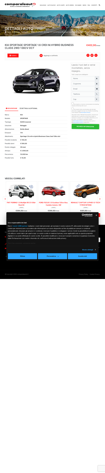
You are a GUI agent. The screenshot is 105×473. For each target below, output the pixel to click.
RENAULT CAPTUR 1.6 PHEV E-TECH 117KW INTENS (85, 203)
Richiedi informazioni (85, 126)
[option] (36, 81)
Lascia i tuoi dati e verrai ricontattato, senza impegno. (83, 68)
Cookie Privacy (95, 274)
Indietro (14, 55)
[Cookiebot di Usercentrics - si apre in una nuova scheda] (83, 215)
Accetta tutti (82, 256)
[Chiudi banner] (96, 215)
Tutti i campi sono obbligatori (80, 74)
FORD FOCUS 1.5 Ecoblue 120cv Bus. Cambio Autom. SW (53, 203)
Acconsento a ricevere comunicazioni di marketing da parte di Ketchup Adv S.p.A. (85, 105)
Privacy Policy (83, 274)
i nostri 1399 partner (20, 226)
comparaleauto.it (22, 274)
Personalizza (51, 256)
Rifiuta (22, 256)
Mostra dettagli (87, 250)
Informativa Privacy (85, 112)
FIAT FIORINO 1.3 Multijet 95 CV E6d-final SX (21, 203)
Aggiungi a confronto (50, 55)
